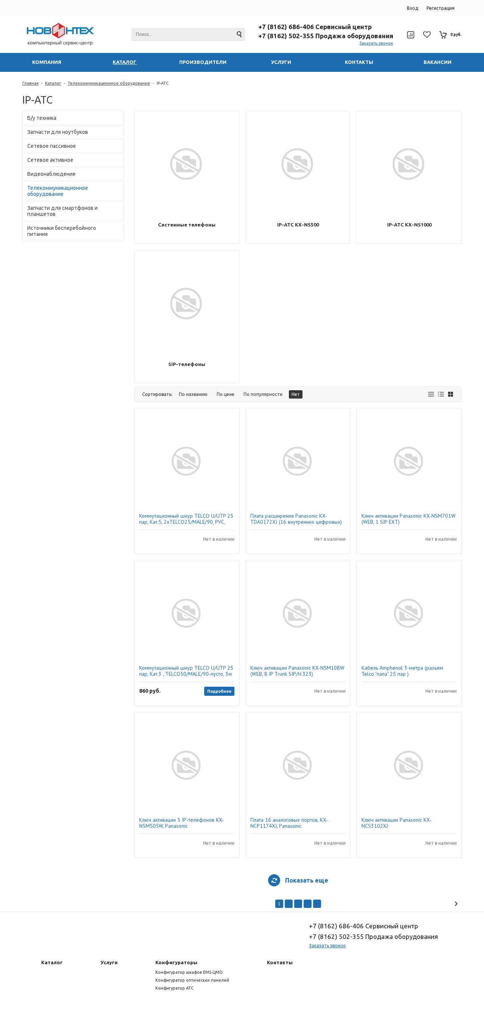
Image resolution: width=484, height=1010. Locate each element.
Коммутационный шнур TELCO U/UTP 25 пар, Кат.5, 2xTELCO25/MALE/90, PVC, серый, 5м (186, 519)
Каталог (53, 83)
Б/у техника (41, 118)
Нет (296, 394)
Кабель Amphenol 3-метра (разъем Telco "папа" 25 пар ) (402, 671)
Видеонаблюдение (51, 174)
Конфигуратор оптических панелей (192, 980)
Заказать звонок (376, 43)
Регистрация (441, 8)
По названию (193, 394)
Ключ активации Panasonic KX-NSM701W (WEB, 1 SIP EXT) (408, 519)
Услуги (109, 962)
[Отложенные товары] (427, 34)
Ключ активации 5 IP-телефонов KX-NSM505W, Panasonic (181, 823)
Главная (30, 83)
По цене (225, 394)
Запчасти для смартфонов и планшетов (62, 211)
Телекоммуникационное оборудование (109, 83)
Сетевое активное (50, 160)
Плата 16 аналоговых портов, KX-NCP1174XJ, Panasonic (289, 823)
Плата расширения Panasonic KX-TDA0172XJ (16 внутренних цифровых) (296, 519)
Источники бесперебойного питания (61, 231)
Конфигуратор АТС (174, 988)
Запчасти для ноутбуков (57, 132)
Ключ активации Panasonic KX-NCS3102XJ (396, 823)
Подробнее (219, 691)
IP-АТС (163, 83)
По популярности (263, 394)
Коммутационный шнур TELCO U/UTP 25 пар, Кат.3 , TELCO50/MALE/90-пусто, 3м (186, 671)
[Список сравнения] (410, 35)
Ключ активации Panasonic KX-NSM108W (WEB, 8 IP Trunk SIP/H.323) (297, 671)
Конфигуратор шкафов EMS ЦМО (189, 972)
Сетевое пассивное (51, 146)
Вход (412, 8)
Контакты (280, 962)
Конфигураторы (176, 962)
